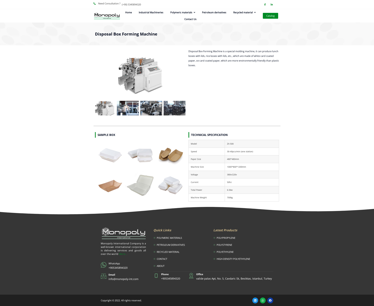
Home (128, 12)
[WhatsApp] (103, 265)
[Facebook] (270, 300)
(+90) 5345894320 (131, 4)
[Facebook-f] (265, 4)
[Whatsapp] (263, 300)
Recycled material (243, 12)
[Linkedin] (255, 300)
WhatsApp (114, 263)
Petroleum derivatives (214, 12)
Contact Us (190, 19)
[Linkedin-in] (272, 4)
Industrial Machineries (151, 12)
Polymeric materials (181, 12)
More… (123, 254)
